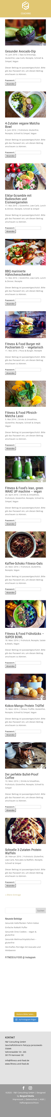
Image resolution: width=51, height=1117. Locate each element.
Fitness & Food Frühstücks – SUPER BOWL (24, 635)
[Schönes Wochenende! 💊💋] (15, 967)
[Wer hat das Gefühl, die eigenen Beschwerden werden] (36, 991)
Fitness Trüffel (27, 709)
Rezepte (29, 58)
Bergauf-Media (27, 1096)
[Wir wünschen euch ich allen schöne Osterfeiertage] (15, 991)
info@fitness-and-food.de (17, 1060)
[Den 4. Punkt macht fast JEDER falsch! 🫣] (36, 967)
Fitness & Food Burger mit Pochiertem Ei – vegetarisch (24, 345)
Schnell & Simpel (22, 133)
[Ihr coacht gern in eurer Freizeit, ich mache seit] (15, 979)
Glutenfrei (10, 58)
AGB (42, 1099)
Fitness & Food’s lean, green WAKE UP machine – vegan (24, 489)
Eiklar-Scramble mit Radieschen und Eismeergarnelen (18, 199)
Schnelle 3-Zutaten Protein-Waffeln (23, 851)
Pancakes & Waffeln (24, 859)
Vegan (15, 61)
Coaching (26, 13)
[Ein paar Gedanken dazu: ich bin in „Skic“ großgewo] (36, 979)
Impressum (18, 1099)
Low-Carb (20, 58)
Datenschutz (32, 1099)
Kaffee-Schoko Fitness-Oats (24, 563)
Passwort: (10, 80)
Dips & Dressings (28, 54)
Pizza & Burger (26, 350)
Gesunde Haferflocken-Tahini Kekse (22, 923)
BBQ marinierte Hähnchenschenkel (18, 273)
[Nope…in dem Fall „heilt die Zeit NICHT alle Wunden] (36, 1004)
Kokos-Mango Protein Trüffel (24, 706)
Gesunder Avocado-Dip (20, 51)
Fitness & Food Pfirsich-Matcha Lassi (21, 414)
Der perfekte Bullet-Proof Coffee (21, 776)
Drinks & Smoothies (27, 419)
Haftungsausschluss (29, 1102)
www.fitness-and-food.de (17, 1063)
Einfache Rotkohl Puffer (16, 927)
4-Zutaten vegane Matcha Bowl (22, 125)
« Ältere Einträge (13, 894)
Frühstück (23, 130)
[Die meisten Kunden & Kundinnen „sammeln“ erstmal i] (15, 1004)
